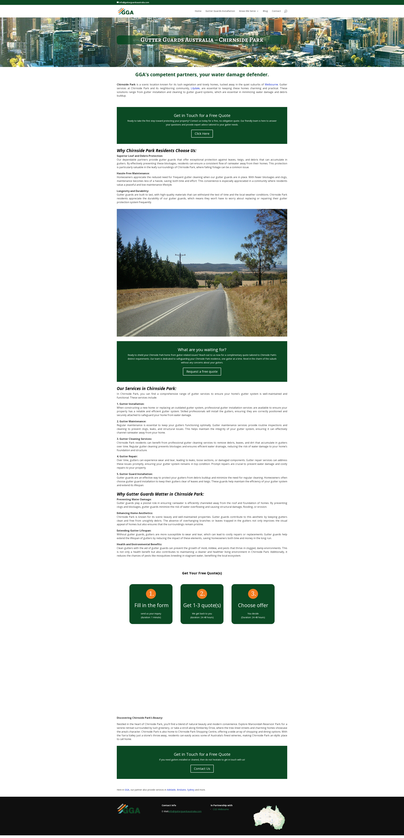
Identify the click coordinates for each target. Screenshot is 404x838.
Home (198, 11)
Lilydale (195, 88)
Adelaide (171, 789)
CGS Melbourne (221, 809)
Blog (265, 11)
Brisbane (181, 789)
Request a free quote (202, 371)
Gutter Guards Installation (220, 11)
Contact (276, 11)
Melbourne (271, 84)
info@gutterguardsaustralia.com (185, 811)
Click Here (202, 133)
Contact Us (202, 768)
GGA (127, 789)
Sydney (190, 789)
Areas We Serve (247, 11)
